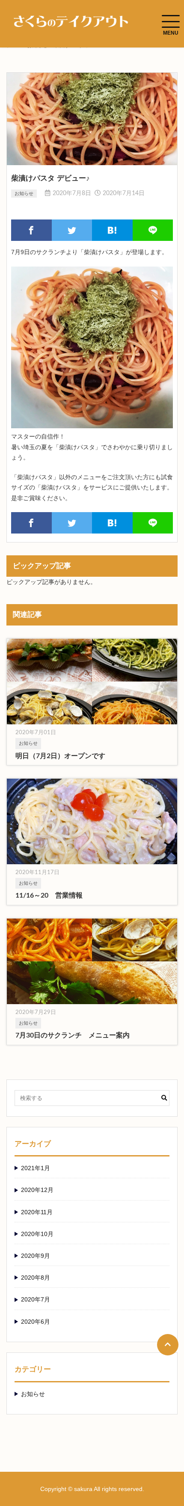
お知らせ (24, 193)
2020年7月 (35, 1299)
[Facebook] (31, 230)
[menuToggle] (171, 21)
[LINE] (153, 230)
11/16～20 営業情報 (49, 895)
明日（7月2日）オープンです (60, 756)
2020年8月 (35, 1277)
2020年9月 (35, 1255)
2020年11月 (37, 1212)
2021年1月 (35, 1168)
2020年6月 (35, 1321)
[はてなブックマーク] (112, 230)
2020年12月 (37, 1189)
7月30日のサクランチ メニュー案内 (72, 1035)
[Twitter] (72, 230)
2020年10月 (37, 1233)
